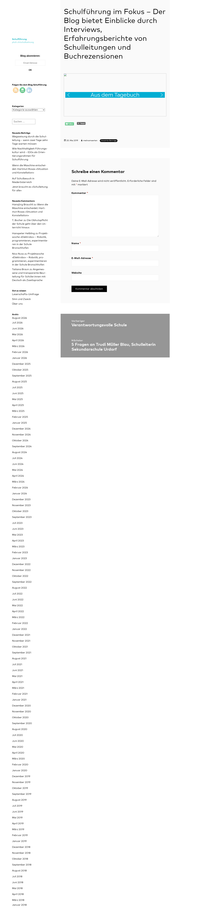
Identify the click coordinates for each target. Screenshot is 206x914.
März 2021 (18, 688)
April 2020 (18, 753)
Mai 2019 (17, 817)
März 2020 (18, 758)
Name (76, 243)
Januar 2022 (19, 629)
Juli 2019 (17, 806)
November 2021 (21, 641)
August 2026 (19, 318)
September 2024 (22, 446)
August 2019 (19, 800)
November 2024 (21, 434)
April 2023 (18, 540)
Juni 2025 (17, 393)
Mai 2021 (17, 676)
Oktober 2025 (20, 370)
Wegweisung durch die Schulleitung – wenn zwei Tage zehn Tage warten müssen (30, 140)
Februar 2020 (20, 764)
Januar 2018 (19, 905)
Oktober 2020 (20, 717)
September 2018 (21, 865)
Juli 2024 (17, 458)
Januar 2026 (19, 358)
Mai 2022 (17, 605)
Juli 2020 (17, 735)
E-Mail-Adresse (82, 258)
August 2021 (19, 658)
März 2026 (18, 346)
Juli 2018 (17, 876)
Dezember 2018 (21, 847)
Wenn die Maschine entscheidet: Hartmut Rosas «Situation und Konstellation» (30, 169)
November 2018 (21, 853)
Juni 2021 (17, 670)
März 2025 (18, 411)
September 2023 (22, 517)
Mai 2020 (17, 747)
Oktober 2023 (20, 511)
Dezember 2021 (21, 635)
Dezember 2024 (21, 429)
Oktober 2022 (20, 576)
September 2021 (21, 652)
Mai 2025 (17, 399)
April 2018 (18, 894)
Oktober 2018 (20, 859)
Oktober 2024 (20, 440)
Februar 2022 (20, 623)
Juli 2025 (17, 387)
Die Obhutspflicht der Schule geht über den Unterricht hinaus (30, 224)
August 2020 (19, 729)
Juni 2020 (18, 741)
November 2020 (21, 711)
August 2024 (19, 452)
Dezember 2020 (21, 705)
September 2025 (22, 376)
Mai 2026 (17, 334)
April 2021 (18, 682)
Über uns (17, 304)
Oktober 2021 (20, 647)
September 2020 (22, 723)
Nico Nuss (18, 254)
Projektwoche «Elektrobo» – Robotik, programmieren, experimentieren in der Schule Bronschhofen (30, 240)
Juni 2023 (17, 529)
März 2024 (18, 482)
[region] (115, 94)
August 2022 (19, 588)
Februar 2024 (20, 487)
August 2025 (19, 381)
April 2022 (18, 611)
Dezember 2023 (21, 499)
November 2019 (21, 782)
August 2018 (19, 870)
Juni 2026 (17, 328)
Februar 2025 (20, 417)
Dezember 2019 (21, 776)
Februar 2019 (20, 835)
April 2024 (18, 476)
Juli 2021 (17, 664)
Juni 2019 (17, 812)
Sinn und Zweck (21, 299)
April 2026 (18, 340)
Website (76, 273)
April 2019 (18, 823)
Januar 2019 (19, 841)
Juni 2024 (17, 464)
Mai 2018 (17, 888)
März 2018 (18, 900)
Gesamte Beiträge (109, 141)
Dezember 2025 (21, 364)
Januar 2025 (19, 423)
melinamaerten (90, 141)
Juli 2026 (17, 322)
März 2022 (18, 617)
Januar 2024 (19, 493)
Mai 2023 (17, 535)
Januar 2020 (19, 770)
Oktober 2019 (20, 788)
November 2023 (21, 505)
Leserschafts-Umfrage (25, 294)
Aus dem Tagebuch (115, 95)
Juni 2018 (17, 882)
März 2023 (18, 546)
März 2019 (18, 829)
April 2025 (18, 405)
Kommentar (79, 193)
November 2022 (21, 570)
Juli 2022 (17, 594)
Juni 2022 (17, 599)
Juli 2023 (17, 523)
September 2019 (21, 794)
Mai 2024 (17, 470)
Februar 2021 (20, 694)
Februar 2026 (20, 352)
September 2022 (22, 582)
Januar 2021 (19, 700)
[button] (115, 94)
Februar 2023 (20, 552)
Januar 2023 (19, 558)
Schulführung (19, 39)
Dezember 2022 (21, 564)
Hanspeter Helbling (23, 233)
